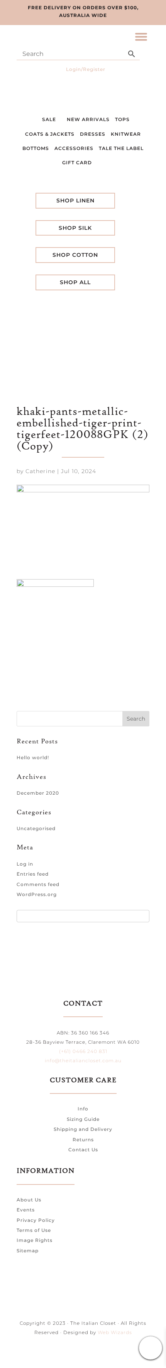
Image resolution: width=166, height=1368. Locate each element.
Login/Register (85, 69)
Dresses (92, 134)
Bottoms (35, 148)
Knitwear (126, 134)
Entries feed (33, 874)
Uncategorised (36, 828)
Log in (25, 864)
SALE (50, 119)
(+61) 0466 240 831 (83, 1051)
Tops (122, 119)
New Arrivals (88, 119)
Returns (83, 1139)
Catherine (40, 471)
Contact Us (83, 1149)
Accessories (73, 148)
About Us (29, 1200)
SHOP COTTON (75, 254)
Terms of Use (34, 1230)
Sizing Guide (83, 1119)
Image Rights (35, 1240)
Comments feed (38, 884)
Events (26, 1210)
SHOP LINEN (75, 200)
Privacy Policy (36, 1220)
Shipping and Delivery (83, 1129)
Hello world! (33, 757)
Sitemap (28, 1250)
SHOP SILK (75, 227)
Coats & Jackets (50, 134)
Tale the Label (121, 148)
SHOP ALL (75, 282)
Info (83, 1109)
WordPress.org (37, 894)
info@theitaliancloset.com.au (83, 1060)
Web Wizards (115, 1332)
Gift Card (77, 162)
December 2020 (38, 793)
